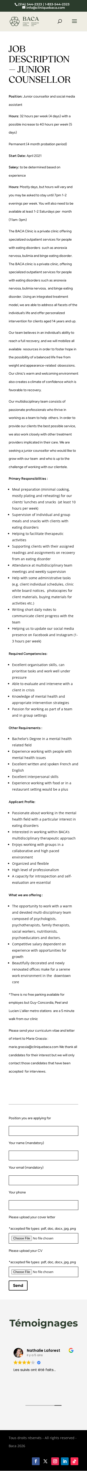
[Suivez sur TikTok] (74, 1461)
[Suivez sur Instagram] (55, 1461)
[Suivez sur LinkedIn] (65, 1461)
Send (18, 1285)
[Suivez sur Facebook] (36, 1461)
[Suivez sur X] (45, 1461)
